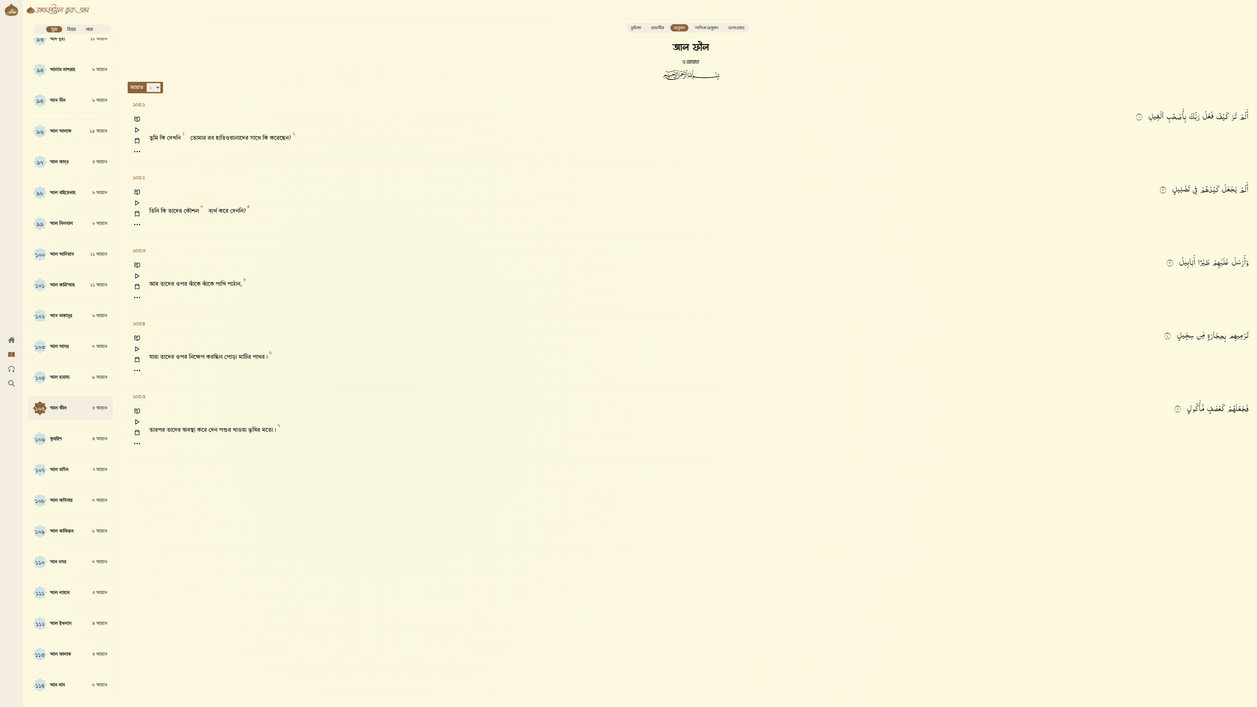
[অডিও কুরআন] (11, 369)
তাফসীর (657, 28)
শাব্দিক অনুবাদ (707, 28)
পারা (89, 29)
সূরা (54, 29)
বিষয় (71, 29)
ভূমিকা (636, 28)
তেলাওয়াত (736, 28)
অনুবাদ (679, 28)
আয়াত (136, 87)
